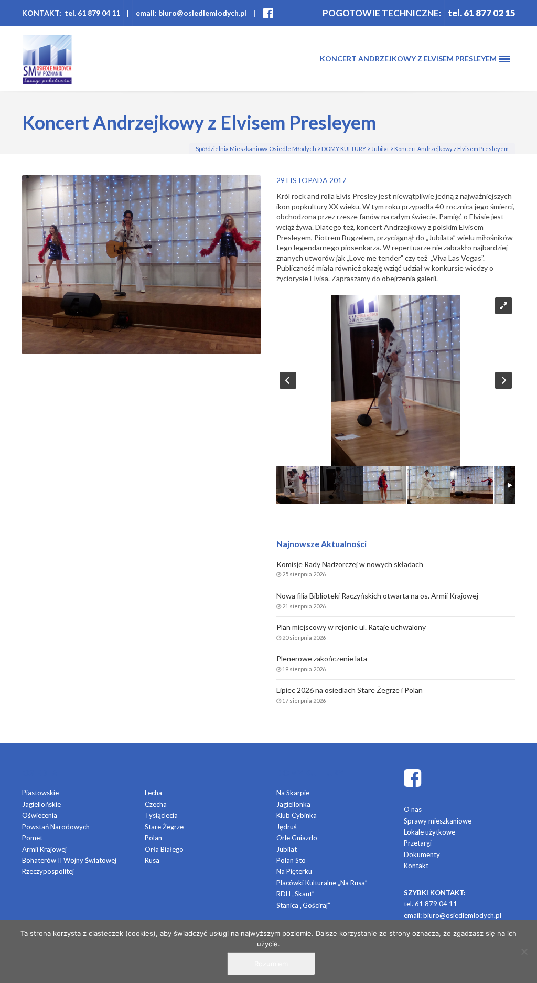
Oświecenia (39, 815)
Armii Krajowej (44, 849)
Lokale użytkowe (429, 832)
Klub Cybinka (296, 815)
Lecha (153, 792)
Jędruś (286, 826)
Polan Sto (291, 860)
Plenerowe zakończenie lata (321, 658)
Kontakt (416, 865)
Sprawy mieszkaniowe (437, 821)
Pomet (32, 838)
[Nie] (524, 951)
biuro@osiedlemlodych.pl (462, 915)
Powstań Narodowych (56, 826)
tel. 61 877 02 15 (481, 12)
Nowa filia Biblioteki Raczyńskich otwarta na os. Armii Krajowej (377, 595)
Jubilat (286, 849)
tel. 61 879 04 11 (430, 904)
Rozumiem (271, 963)
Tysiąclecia (161, 815)
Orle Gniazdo (296, 838)
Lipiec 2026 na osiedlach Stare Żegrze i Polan (349, 690)
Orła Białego (164, 849)
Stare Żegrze (164, 826)
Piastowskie (40, 792)
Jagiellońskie (41, 804)
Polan (153, 838)
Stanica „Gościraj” (303, 905)
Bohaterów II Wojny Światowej (69, 860)
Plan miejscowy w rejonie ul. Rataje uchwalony (351, 627)
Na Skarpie (292, 792)
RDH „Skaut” (295, 894)
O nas (413, 809)
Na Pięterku (294, 871)
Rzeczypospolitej (48, 871)
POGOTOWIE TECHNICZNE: (382, 12)
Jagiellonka (293, 804)
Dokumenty (422, 854)
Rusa (152, 860)
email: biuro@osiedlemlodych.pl (191, 12)
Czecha (156, 804)
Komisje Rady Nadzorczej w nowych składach (349, 564)
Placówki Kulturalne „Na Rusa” (322, 883)
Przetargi (418, 843)
